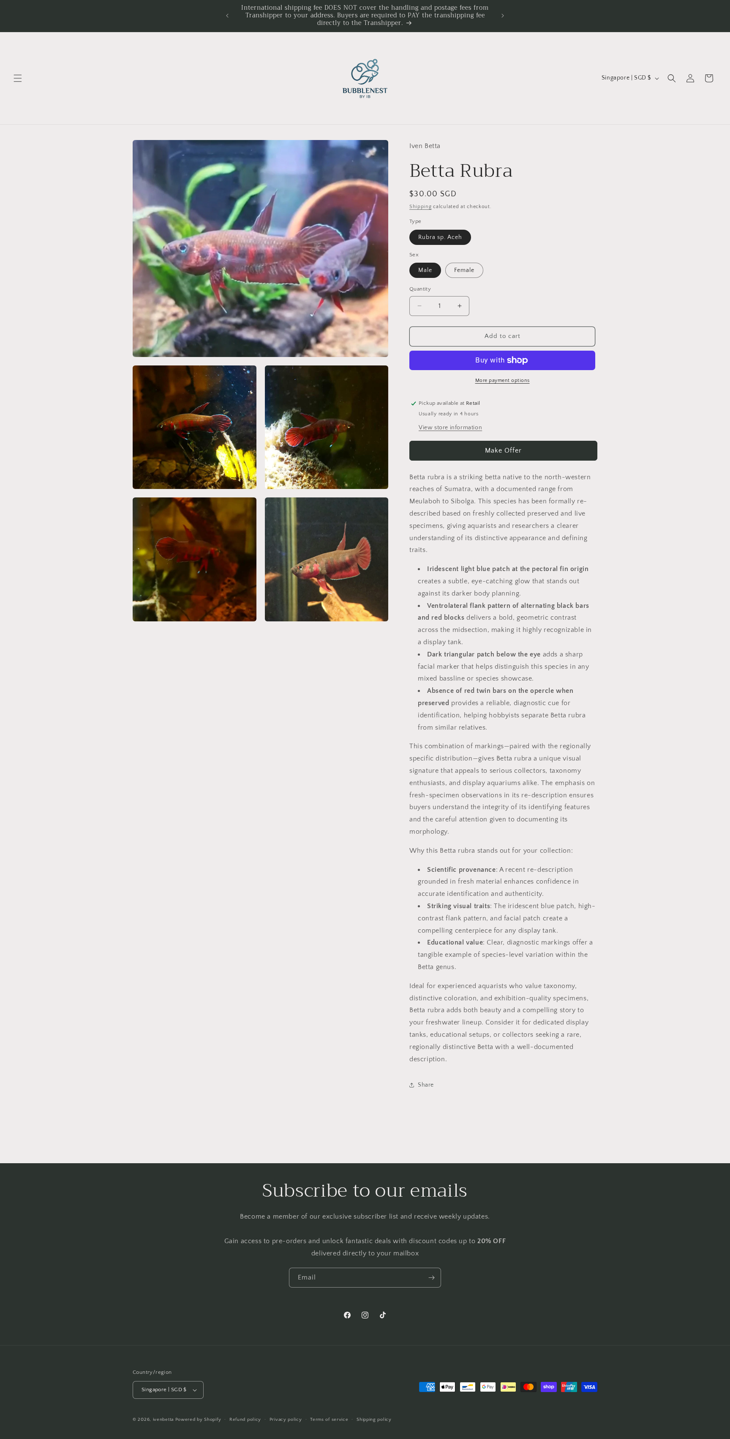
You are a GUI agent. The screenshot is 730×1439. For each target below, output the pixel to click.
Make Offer (503, 450)
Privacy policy (286, 1419)
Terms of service (329, 1419)
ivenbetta (163, 1419)
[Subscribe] (431, 1278)
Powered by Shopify (198, 1419)
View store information (450, 427)
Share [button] (426, 1085)
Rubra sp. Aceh (440, 237)
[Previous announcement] (227, 16)
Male (425, 270)
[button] (17, 78)
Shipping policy (374, 1419)
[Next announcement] (502, 16)
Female (464, 270)
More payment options (502, 380)
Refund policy (245, 1419)
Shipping (420, 206)
